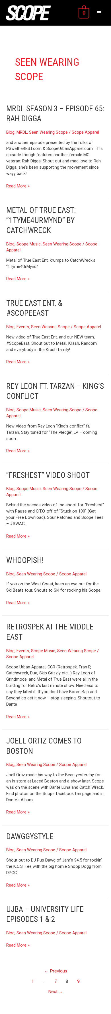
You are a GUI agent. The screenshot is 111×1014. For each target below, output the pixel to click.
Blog (10, 132)
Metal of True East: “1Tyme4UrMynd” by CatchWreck (41, 220)
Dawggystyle (30, 836)
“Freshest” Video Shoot (48, 475)
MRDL (22, 132)
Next (55, 991)
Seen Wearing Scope (48, 132)
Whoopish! (25, 560)
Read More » (18, 186)
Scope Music (29, 244)
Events (23, 326)
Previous (55, 971)
